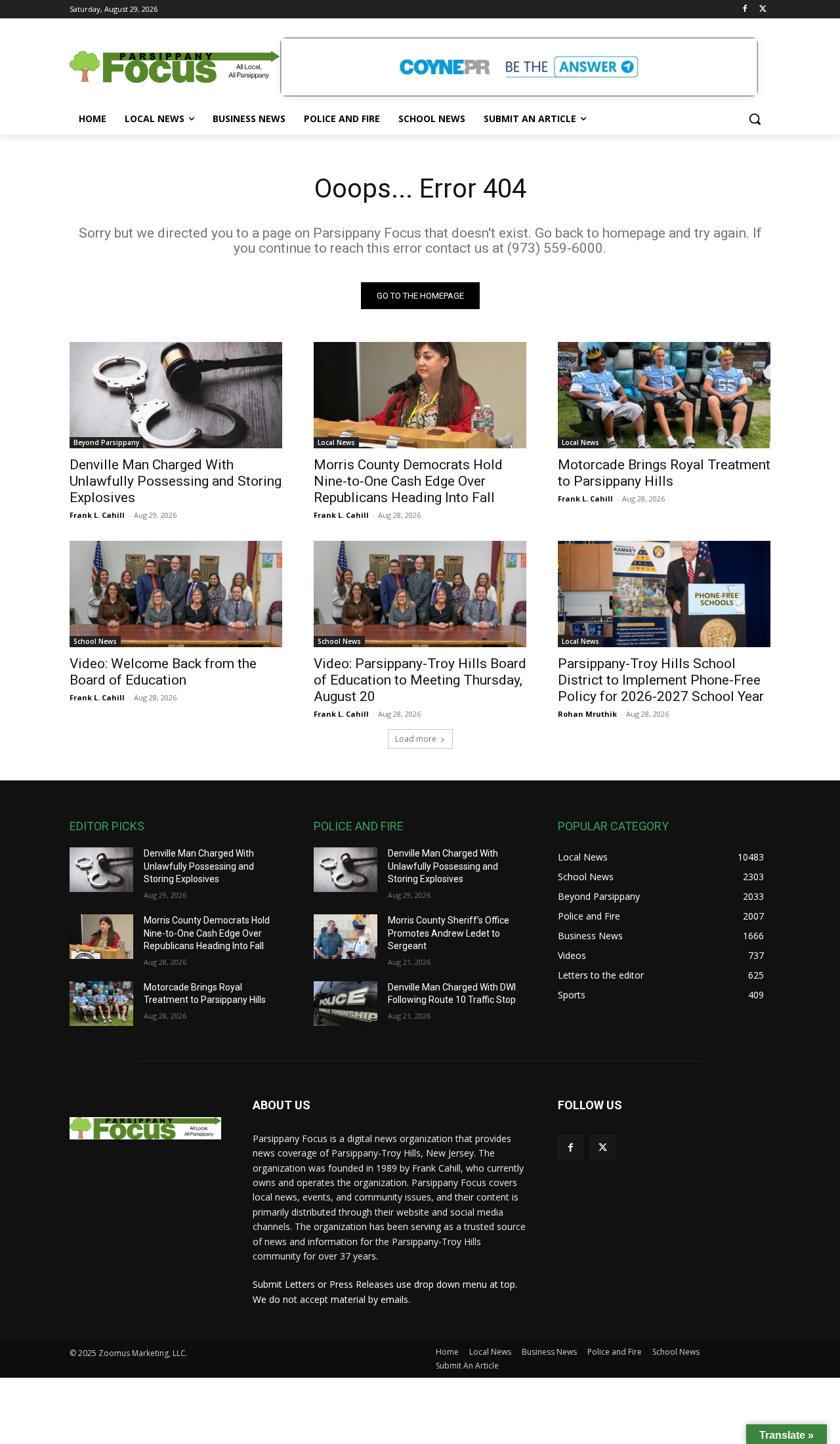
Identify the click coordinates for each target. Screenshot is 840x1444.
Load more (415, 738)
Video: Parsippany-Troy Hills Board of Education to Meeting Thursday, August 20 (420, 680)
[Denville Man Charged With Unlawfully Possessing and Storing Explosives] (176, 395)
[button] (754, 119)
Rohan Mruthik (587, 714)
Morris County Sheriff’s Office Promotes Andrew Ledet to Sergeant (448, 933)
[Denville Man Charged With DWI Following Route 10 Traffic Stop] (345, 1003)
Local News (336, 442)
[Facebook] (744, 9)
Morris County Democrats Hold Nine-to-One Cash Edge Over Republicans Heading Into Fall (408, 481)
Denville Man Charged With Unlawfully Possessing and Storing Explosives (176, 481)
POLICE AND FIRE (359, 826)
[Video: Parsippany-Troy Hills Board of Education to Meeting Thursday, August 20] (420, 594)
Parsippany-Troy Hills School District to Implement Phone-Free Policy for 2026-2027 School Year (661, 680)
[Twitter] (762, 9)
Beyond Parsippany (106, 442)
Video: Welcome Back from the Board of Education (163, 672)
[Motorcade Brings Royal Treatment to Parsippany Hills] (664, 395)
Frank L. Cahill (97, 515)
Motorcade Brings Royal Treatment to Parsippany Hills (664, 473)
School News (95, 641)
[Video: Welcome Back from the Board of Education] (176, 594)
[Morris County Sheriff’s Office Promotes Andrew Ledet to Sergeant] (345, 936)
